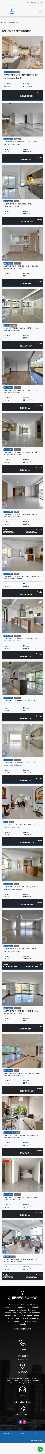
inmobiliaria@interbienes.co (22, 1402)
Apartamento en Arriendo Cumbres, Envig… (20, 1011)
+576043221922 (22, 1359)
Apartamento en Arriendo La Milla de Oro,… (20, 142)
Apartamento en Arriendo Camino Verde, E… (20, 266)
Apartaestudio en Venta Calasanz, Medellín (20, 1135)
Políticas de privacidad (22, 1329)
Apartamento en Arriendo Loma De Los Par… (20, 638)
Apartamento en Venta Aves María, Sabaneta (21, 887)
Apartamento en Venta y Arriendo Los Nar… (20, 949)
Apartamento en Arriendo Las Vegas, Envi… (20, 763)
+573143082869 (22, 1356)
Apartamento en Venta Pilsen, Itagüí (17, 204)
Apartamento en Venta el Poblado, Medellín (21, 1073)
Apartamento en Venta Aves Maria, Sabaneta (21, 576)
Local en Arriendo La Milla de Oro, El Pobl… (21, 328)
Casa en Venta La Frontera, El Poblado (19, 825)
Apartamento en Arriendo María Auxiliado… (20, 1197)
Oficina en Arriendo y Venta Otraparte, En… (20, 1259)
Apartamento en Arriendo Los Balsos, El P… (20, 390)
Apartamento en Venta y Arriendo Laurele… (20, 514)
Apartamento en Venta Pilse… (22, 75)
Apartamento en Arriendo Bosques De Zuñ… (20, 452)
